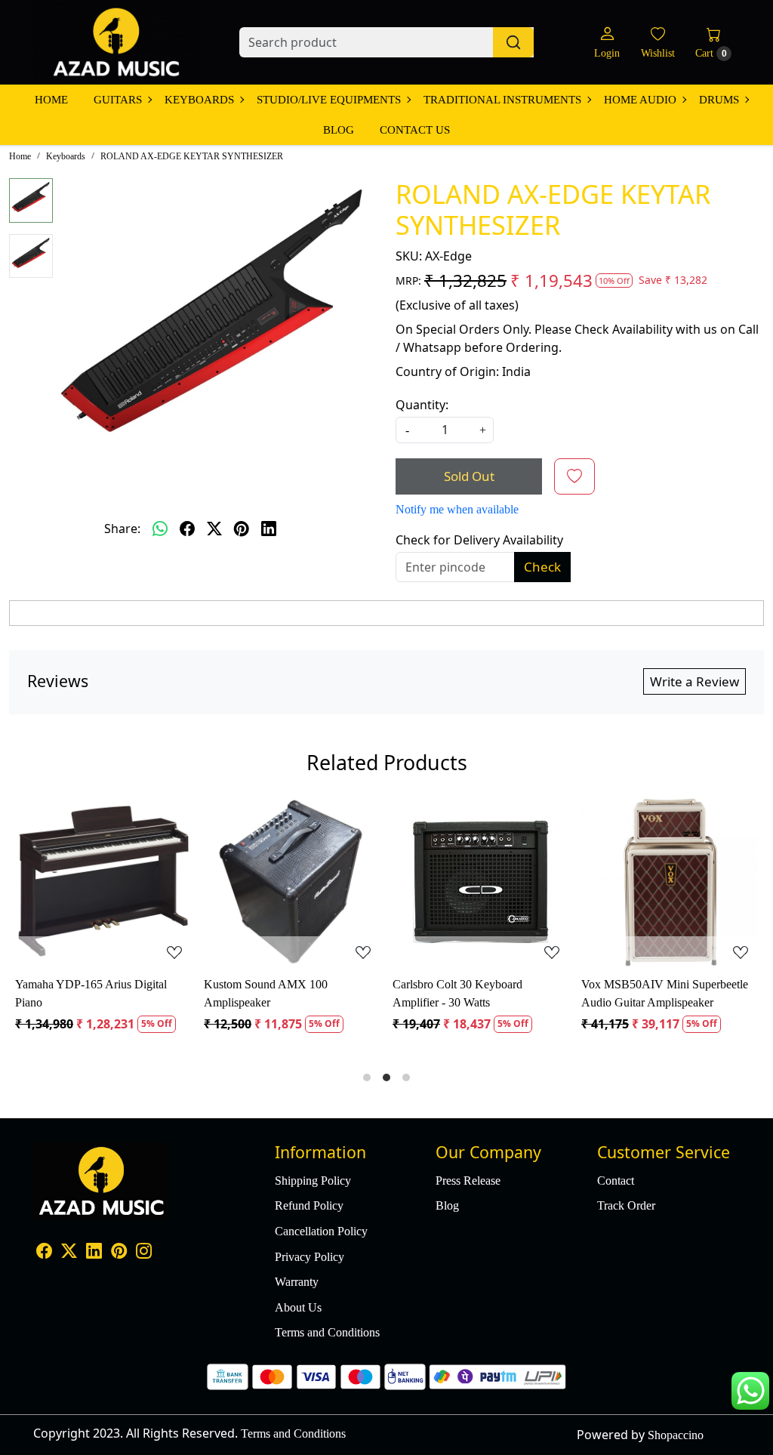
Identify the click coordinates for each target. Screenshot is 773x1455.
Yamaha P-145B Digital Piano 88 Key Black (559, 993)
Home (51, 100)
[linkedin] (268, 528)
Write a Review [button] (694, 681)
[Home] (116, 42)
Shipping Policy (313, 1180)
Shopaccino (676, 1435)
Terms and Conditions (327, 1332)
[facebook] (187, 528)
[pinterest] (241, 528)
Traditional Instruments (502, 100)
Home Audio (640, 100)
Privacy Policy (309, 1256)
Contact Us (415, 130)
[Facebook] (44, 1252)
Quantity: (422, 404)
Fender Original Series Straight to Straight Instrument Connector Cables (182, 995)
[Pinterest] (119, 1252)
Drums (719, 100)
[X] (69, 1252)
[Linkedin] (94, 1252)
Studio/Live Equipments (329, 100)
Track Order (626, 1205)
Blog (338, 130)
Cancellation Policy (321, 1231)
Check (542, 566)
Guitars (118, 100)
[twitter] (214, 528)
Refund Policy (309, 1205)
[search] (513, 42)
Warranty (297, 1281)
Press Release (468, 1180)
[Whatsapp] (160, 528)
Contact (615, 1180)
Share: (122, 528)
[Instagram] (144, 1252)
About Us (298, 1307)
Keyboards (199, 100)
